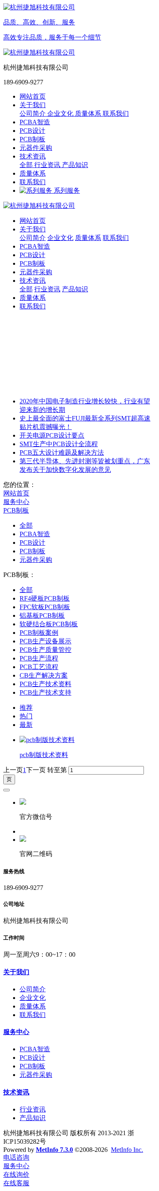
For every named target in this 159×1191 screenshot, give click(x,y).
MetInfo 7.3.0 (54, 1149)
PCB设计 (32, 542)
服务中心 (16, 501)
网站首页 (33, 96)
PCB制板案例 (39, 632)
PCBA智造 (35, 534)
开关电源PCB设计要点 (52, 435)
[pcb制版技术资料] (47, 739)
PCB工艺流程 (39, 666)
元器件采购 (36, 559)
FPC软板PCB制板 (45, 606)
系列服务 (66, 190)
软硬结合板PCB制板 (49, 624)
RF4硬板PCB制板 (45, 598)
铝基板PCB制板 (42, 615)
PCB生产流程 (39, 658)
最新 (26, 724)
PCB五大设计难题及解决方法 (62, 452)
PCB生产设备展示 (45, 641)
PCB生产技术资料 (45, 683)
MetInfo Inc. (127, 1149)
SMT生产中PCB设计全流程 (59, 443)
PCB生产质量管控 (45, 649)
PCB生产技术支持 (45, 692)
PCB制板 (16, 510)
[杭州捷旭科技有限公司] (79, 206)
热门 (26, 716)
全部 (27, 164)
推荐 (26, 707)
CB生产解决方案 (44, 675)
